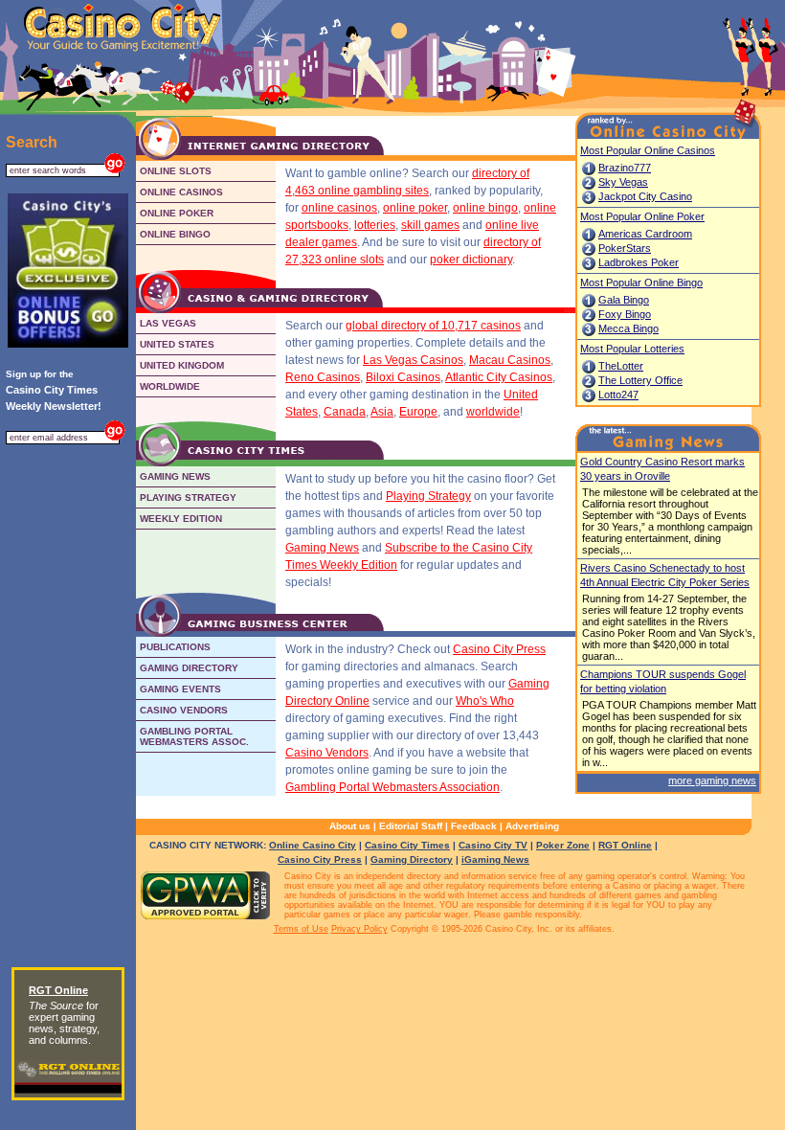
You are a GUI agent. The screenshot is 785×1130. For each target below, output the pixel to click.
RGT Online (625, 845)
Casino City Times (407, 845)
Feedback (474, 826)
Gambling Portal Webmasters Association (392, 787)
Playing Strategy (428, 496)
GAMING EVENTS (180, 689)
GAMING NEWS (175, 476)
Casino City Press (499, 649)
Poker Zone (563, 845)
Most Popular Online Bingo (641, 282)
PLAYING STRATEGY (188, 497)
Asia (381, 411)
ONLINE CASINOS (181, 192)
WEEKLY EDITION (181, 518)
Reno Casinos (322, 377)
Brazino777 (624, 167)
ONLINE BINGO (175, 234)
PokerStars (624, 248)
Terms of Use (301, 929)
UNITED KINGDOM (182, 365)
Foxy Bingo (624, 314)
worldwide (493, 411)
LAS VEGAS (168, 323)
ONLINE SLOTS (176, 171)
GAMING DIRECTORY (189, 668)
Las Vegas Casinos (413, 360)
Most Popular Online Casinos (647, 150)
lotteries (374, 225)
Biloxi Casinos (403, 377)
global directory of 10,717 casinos (433, 325)
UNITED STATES (177, 344)
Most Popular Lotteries (632, 348)
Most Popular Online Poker (642, 216)
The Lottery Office (640, 380)
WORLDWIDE (170, 386)
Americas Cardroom (645, 233)
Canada (345, 411)
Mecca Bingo (628, 328)
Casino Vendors (327, 752)
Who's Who (485, 701)
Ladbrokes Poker (638, 262)
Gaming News (322, 547)
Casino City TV (493, 845)
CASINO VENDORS (184, 710)
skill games (430, 225)
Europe (418, 411)
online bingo (485, 208)
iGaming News (495, 859)
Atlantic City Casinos (498, 377)
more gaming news (712, 780)
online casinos (339, 208)
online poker (415, 208)
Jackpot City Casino (645, 196)
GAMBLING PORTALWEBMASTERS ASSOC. (194, 736)
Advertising (532, 826)
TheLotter (620, 366)
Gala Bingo (623, 299)
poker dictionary (471, 259)
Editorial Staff (410, 826)
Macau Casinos (509, 360)
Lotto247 (618, 394)
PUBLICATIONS (175, 647)
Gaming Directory (411, 859)
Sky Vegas (623, 182)
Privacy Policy (359, 929)
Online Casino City (312, 845)
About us (349, 826)
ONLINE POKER (176, 213)
